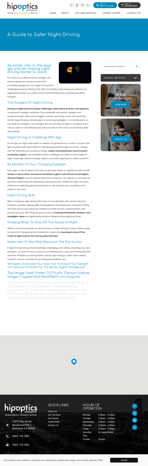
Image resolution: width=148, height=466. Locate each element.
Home (53, 13)
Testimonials (54, 422)
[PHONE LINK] (11, 435)
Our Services (54, 415)
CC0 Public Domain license (67, 273)
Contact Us (134, 13)
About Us (52, 411)
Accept (124, 460)
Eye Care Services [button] (85, 13)
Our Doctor (53, 418)
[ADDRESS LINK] (12, 421)
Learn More (120, 104)
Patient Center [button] (111, 13)
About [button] (65, 13)
